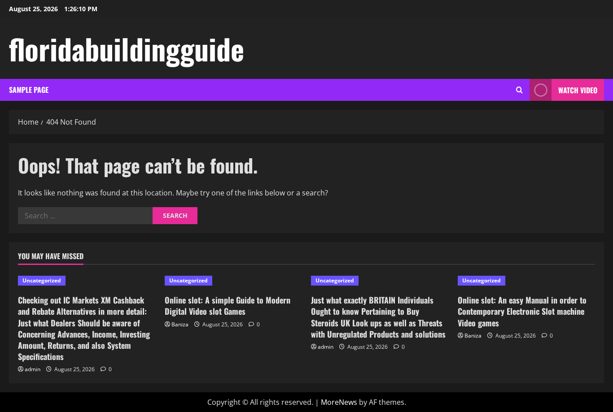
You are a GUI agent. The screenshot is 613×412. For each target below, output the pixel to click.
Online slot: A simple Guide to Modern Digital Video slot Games (227, 305)
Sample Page (28, 89)
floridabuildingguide (126, 48)
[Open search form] (519, 90)
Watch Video (577, 90)
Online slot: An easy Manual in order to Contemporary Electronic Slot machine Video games (522, 311)
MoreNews (339, 402)
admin (32, 369)
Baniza (179, 324)
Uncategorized (41, 280)
